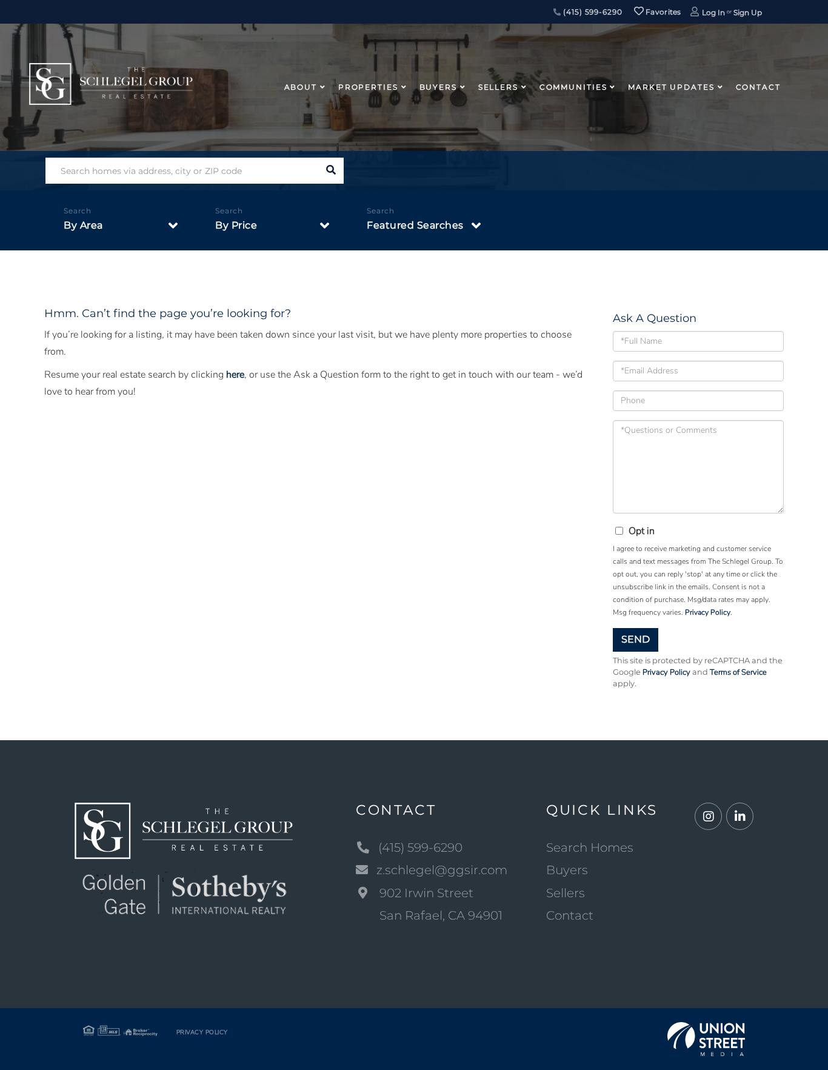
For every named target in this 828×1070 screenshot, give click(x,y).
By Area (83, 225)
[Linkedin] (740, 817)
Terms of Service (738, 672)
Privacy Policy (707, 612)
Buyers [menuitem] (438, 87)
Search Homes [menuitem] (589, 847)
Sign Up (747, 12)
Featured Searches (415, 225)
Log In (713, 12)
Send (635, 639)
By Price (236, 225)
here (235, 374)
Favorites (662, 11)
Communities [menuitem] (573, 87)
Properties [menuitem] (368, 87)
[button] (331, 171)
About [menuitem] (300, 87)
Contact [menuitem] (758, 87)
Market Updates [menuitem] (671, 87)
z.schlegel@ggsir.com (441, 870)
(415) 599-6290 (591, 11)
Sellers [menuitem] (498, 87)
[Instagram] (708, 817)
